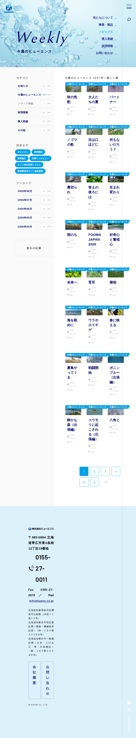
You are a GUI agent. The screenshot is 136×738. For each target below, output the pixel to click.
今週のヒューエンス (32, 94)
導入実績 (107, 38)
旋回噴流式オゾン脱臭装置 (30, 171)
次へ (105, 482)
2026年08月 (31, 191)
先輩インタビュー (40, 158)
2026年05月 (31, 217)
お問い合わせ (104, 52)
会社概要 (34, 675)
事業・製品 (106, 24)
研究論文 (22, 158)
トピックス (106, 31)
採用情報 (107, 45)
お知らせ (31, 85)
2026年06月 (31, 208)
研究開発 (38, 152)
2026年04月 (31, 226)
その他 (31, 130)
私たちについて (103, 17)
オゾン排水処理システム (29, 164)
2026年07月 (31, 200)
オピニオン (23, 152)
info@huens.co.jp (41, 601)
